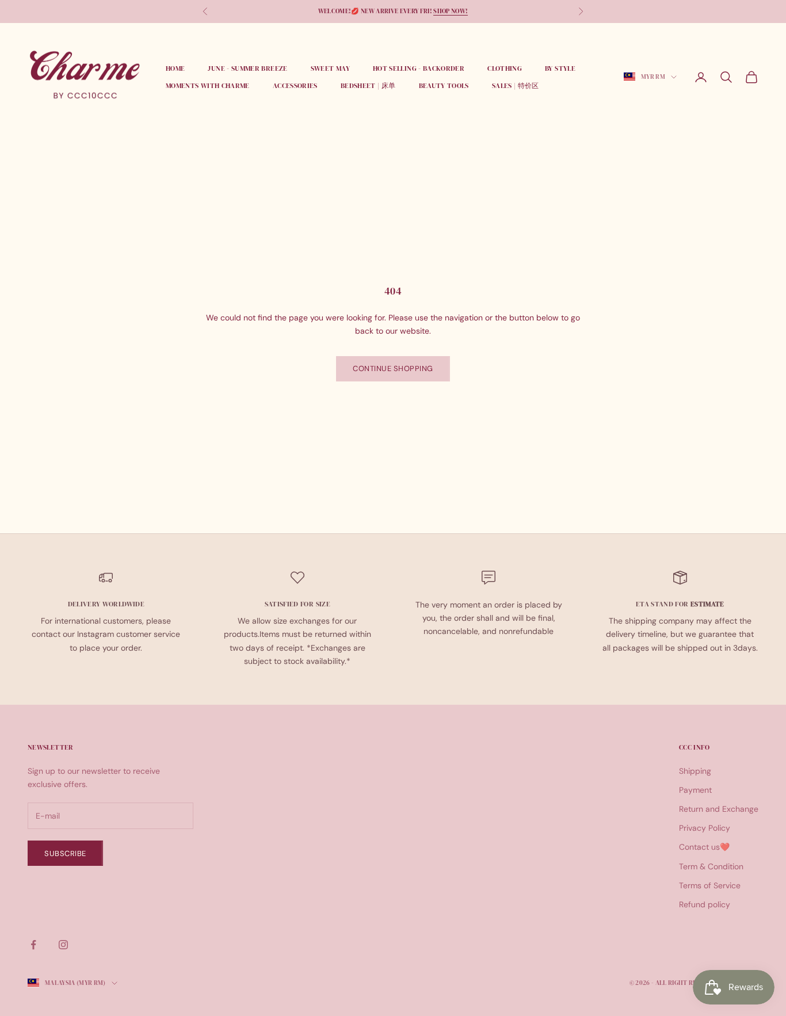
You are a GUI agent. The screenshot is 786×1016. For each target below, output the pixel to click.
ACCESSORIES (295, 85)
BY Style (560, 68)
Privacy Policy (704, 828)
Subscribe (65, 853)
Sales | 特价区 (515, 85)
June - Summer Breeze (247, 68)
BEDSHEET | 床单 (368, 85)
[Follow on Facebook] (33, 944)
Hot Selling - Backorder (418, 68)
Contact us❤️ (704, 847)
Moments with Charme (208, 85)
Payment (695, 790)
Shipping (695, 771)
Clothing (504, 68)
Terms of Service (710, 885)
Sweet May (330, 68)
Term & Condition (711, 866)
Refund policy (704, 904)
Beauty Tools (444, 85)
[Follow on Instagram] (63, 944)
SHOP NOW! (450, 11)
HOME (175, 68)
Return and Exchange (718, 809)
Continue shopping (393, 368)
